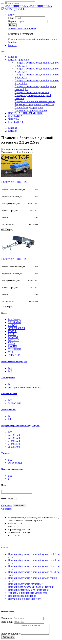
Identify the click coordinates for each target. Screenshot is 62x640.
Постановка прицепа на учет (31, 110)
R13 (10, 419)
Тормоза (5, 453)
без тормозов (15, 462)
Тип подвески (8, 377)
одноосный (14, 403)
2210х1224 (14, 437)
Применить (19, 505)
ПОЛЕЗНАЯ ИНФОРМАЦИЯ (25, 113)
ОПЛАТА (13, 119)
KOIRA (12, 331)
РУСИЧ (12, 346)
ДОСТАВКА (15, 116)
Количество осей (9, 393)
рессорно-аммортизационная (24, 387)
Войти (11, 14)
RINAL (12, 334)
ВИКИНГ (13, 340)
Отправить (8, 637)
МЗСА (11, 343)
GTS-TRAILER (16, 328)
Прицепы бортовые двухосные (32, 92)
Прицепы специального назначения (35, 101)
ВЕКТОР (13, 337)
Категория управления (12, 469)
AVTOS (12, 325)
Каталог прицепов (18, 59)
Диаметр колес (8, 409)
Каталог (12, 130)
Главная (12, 56)
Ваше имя (6, 618)
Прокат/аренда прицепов (29, 107)
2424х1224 (14, 440)
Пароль (12, 21)
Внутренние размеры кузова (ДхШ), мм (20, 425)
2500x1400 (14, 446)
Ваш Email (7, 621)
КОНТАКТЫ (15, 122)
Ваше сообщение (11, 633)
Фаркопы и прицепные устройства (34, 104)
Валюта (12, 45)
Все (10, 368)
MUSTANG (14, 322)
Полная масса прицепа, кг (14, 361)
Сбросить (6, 505)
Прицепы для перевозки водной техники (31, 586)
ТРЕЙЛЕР (14, 355)
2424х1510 (14, 443)
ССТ (10, 352)
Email (11, 18)
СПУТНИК (14, 349)
